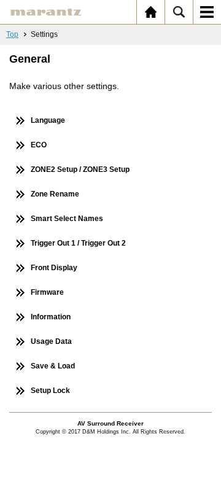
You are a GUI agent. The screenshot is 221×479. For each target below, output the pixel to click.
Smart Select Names (67, 218)
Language (48, 120)
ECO (39, 145)
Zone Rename (55, 194)
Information (51, 317)
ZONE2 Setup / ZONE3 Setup (80, 169)
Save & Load (53, 366)
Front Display (54, 267)
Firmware (47, 292)
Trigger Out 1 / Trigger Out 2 (78, 243)
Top (12, 34)
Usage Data (51, 341)
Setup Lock (50, 390)
